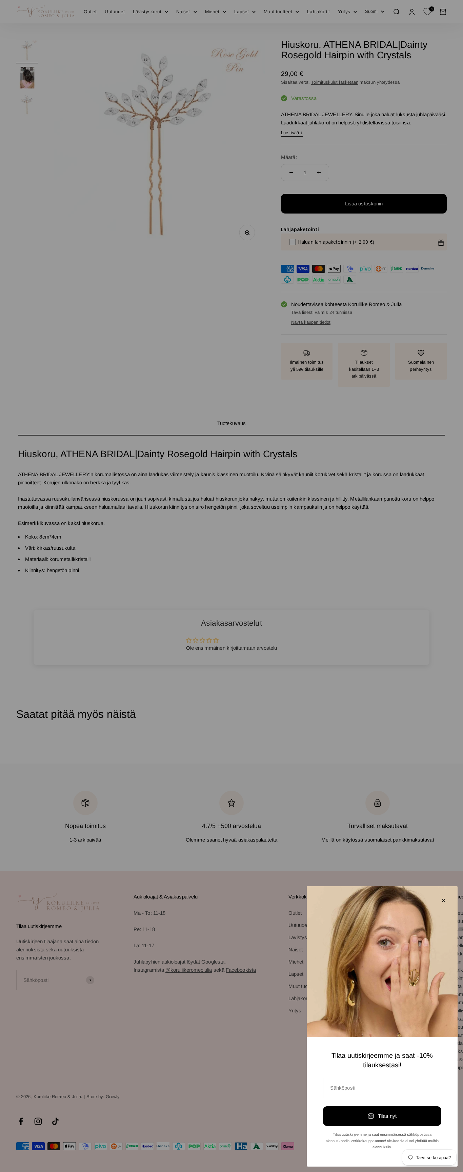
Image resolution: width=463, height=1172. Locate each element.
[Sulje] (443, 900)
